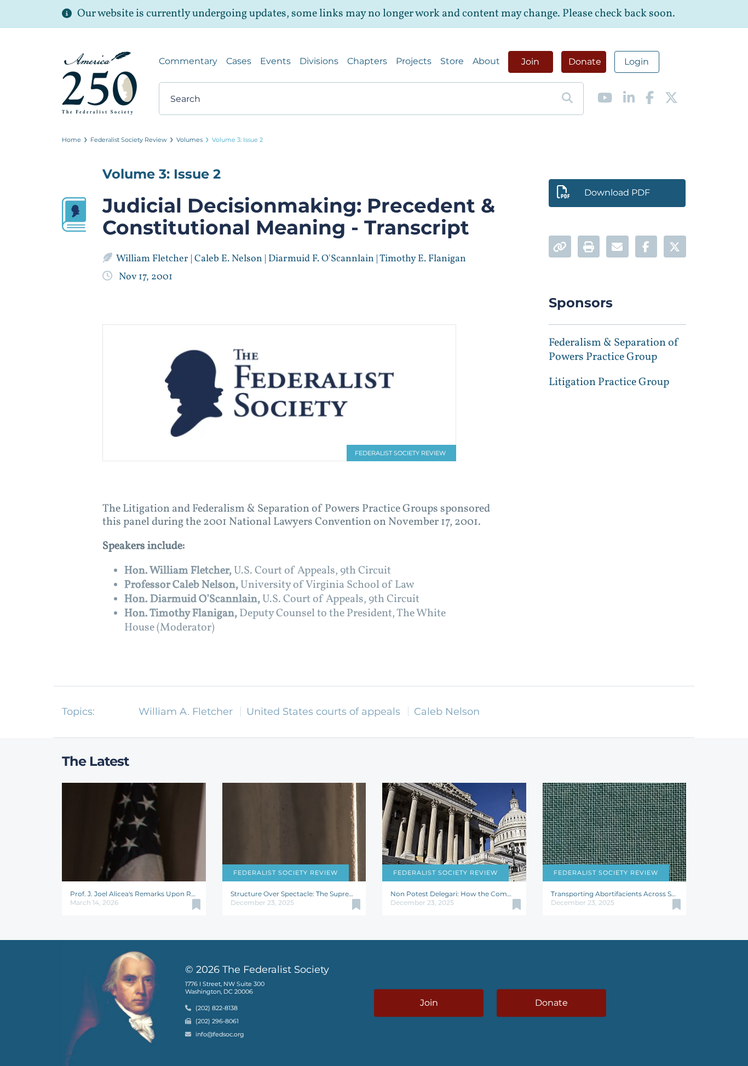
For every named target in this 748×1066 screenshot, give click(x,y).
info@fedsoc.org (219, 1034)
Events (275, 61)
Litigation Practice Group (609, 382)
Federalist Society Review (128, 140)
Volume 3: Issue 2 (237, 140)
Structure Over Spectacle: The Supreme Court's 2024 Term (294, 894)
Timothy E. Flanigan (423, 259)
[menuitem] (188, 61)
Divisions (319, 61)
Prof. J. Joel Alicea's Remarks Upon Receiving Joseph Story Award (134, 894)
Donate (584, 61)
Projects (413, 61)
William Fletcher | (155, 259)
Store (452, 61)
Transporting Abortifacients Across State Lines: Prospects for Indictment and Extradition (614, 894)
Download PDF (617, 192)
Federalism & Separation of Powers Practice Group (614, 350)
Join (530, 61)
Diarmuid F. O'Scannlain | (323, 259)
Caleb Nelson (447, 712)
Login (636, 61)
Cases (238, 61)
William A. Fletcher (186, 712)
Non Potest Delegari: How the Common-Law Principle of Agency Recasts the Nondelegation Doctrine (454, 894)
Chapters (367, 61)
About (486, 61)
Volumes (189, 140)
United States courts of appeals (323, 712)
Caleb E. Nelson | (231, 259)
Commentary (188, 61)
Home (71, 140)
